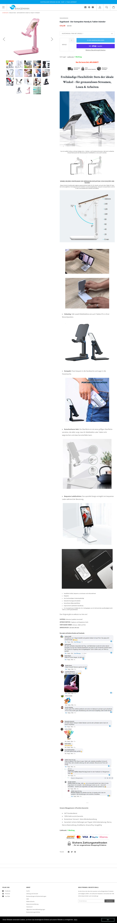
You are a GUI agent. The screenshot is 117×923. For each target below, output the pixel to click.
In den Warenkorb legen (95, 40)
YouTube (7, 896)
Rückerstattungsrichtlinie (33, 912)
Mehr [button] (75, 919)
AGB (27, 899)
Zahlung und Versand (32, 893)
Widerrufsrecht (30, 901)
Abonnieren (109, 901)
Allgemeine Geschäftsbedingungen (35, 909)
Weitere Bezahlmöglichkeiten (96, 50)
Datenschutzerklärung (32, 904)
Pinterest (7, 893)
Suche (28, 891)
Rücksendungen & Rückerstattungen (36, 896)
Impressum (29, 907)
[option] (28, 37)
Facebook (7, 891)
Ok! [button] (108, 919)
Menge (64, 44)
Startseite (5, 13)
